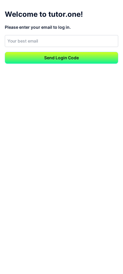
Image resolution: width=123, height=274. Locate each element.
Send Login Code (61, 57)
